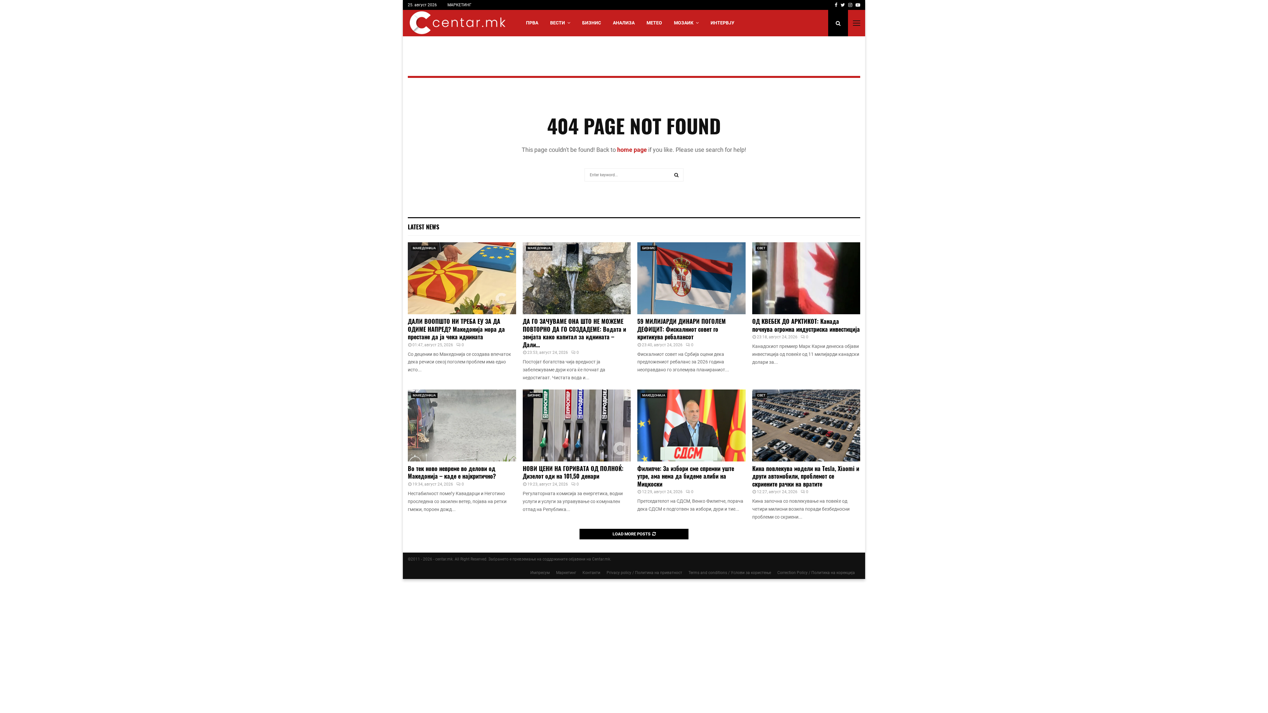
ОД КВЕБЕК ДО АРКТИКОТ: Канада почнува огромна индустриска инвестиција (806, 325)
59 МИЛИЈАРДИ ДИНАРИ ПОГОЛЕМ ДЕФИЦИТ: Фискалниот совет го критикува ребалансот (681, 329)
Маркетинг (566, 572)
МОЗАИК (683, 22)
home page (632, 149)
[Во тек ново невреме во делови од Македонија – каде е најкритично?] (462, 425)
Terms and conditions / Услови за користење (729, 572)
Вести (557, 22)
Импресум (540, 572)
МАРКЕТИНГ (459, 5)
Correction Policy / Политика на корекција (816, 572)
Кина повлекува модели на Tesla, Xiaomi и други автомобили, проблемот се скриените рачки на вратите (805, 476)
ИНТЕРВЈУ (722, 22)
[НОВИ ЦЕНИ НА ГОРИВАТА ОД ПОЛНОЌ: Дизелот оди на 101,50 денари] (577, 425)
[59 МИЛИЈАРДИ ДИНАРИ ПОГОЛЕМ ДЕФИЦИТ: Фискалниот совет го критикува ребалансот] (691, 278)
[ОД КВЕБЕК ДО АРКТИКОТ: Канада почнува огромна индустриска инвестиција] (806, 278)
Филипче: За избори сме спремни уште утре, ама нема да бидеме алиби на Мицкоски (685, 476)
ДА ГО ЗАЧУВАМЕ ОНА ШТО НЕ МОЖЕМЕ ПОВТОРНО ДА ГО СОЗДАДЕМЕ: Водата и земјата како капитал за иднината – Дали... (574, 333)
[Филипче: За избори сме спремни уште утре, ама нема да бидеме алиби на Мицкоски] (691, 425)
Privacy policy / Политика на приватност (644, 572)
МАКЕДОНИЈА (424, 248)
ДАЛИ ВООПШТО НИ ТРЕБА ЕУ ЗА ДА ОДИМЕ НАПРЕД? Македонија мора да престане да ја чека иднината (456, 329)
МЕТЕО (654, 22)
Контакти (591, 572)
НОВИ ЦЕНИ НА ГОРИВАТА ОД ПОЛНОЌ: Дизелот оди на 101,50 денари (573, 472)
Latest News (423, 226)
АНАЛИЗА (624, 22)
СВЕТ (761, 248)
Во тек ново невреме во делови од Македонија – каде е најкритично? (452, 472)
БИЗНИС (591, 22)
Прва (532, 22)
